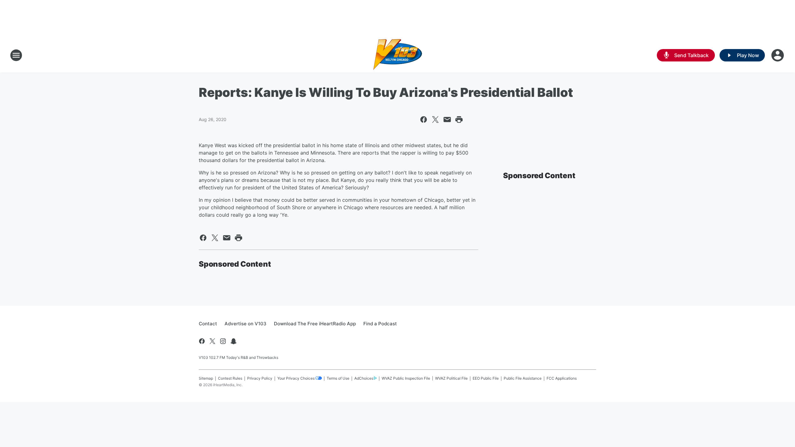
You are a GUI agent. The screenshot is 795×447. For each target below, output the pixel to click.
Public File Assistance (523, 378)
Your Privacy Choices (296, 378)
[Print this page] (459, 119)
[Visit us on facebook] (202, 341)
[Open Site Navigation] (16, 55)
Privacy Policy (259, 378)
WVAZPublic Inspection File (406, 378)
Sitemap (206, 378)
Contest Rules (230, 378)
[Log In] (778, 55)
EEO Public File (486, 378)
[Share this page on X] (435, 119)
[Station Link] (397, 55)
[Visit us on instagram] (223, 341)
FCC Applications (562, 378)
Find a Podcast (380, 324)
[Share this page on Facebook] (423, 119)
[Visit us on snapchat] (233, 341)
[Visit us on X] (212, 341)
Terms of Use (338, 378)
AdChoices (363, 378)
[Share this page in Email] (447, 119)
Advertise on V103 (245, 324)
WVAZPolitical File (451, 378)
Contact (208, 324)
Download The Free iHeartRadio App (315, 324)
